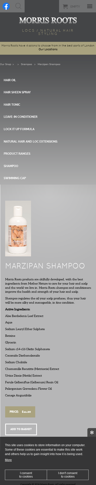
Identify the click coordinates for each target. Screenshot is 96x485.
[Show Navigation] (90, 6)
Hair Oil (10, 80)
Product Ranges (17, 153)
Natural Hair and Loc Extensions (30, 141)
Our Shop (5, 64)
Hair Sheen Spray (17, 92)
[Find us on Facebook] (6, 6)
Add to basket (21, 429)
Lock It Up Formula (19, 129)
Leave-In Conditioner (20, 117)
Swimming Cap (15, 178)
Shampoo (26, 64)
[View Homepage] (48, 20)
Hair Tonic (12, 104)
